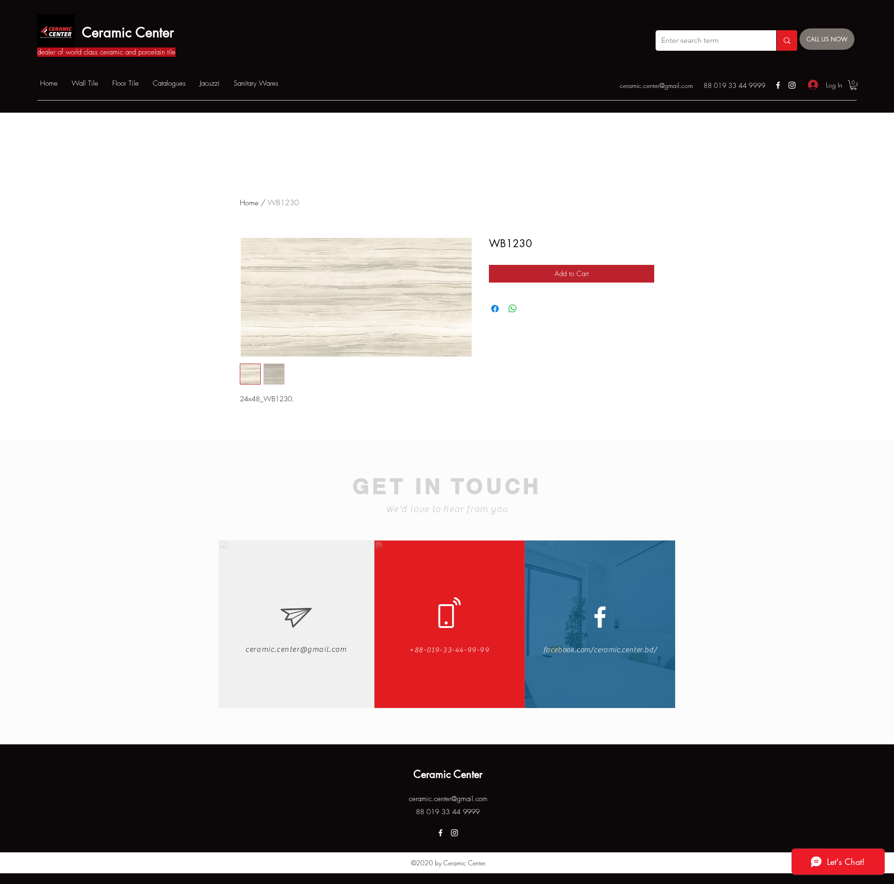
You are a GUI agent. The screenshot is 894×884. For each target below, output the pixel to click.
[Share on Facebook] (495, 308)
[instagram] (792, 85)
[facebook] (778, 85)
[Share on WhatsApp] (512, 308)
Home (249, 202)
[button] (853, 85)
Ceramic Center (128, 32)
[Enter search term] (786, 40)
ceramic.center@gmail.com (656, 85)
